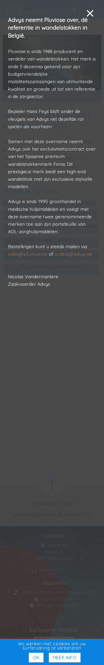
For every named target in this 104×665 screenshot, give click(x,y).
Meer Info (65, 657)
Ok (36, 657)
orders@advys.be (74, 254)
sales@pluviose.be (27, 254)
